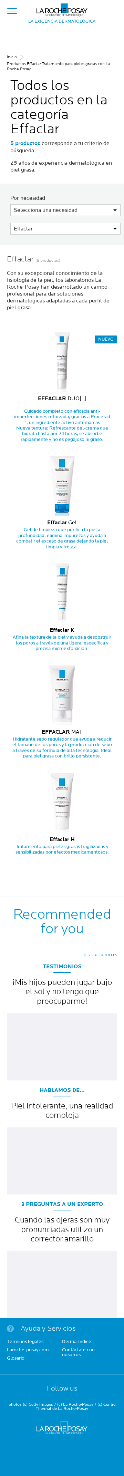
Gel (62, 522)
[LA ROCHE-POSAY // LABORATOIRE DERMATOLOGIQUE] (62, 8)
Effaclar (23, 228)
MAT (62, 732)
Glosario (15, 1358)
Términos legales (25, 1342)
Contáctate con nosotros (78, 1353)
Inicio (12, 57)
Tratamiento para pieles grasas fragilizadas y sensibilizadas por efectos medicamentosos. (62, 849)
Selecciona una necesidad (46, 210)
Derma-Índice (76, 1342)
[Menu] (12, 10)
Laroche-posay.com (28, 1350)
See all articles (102, 955)
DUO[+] (62, 398)
